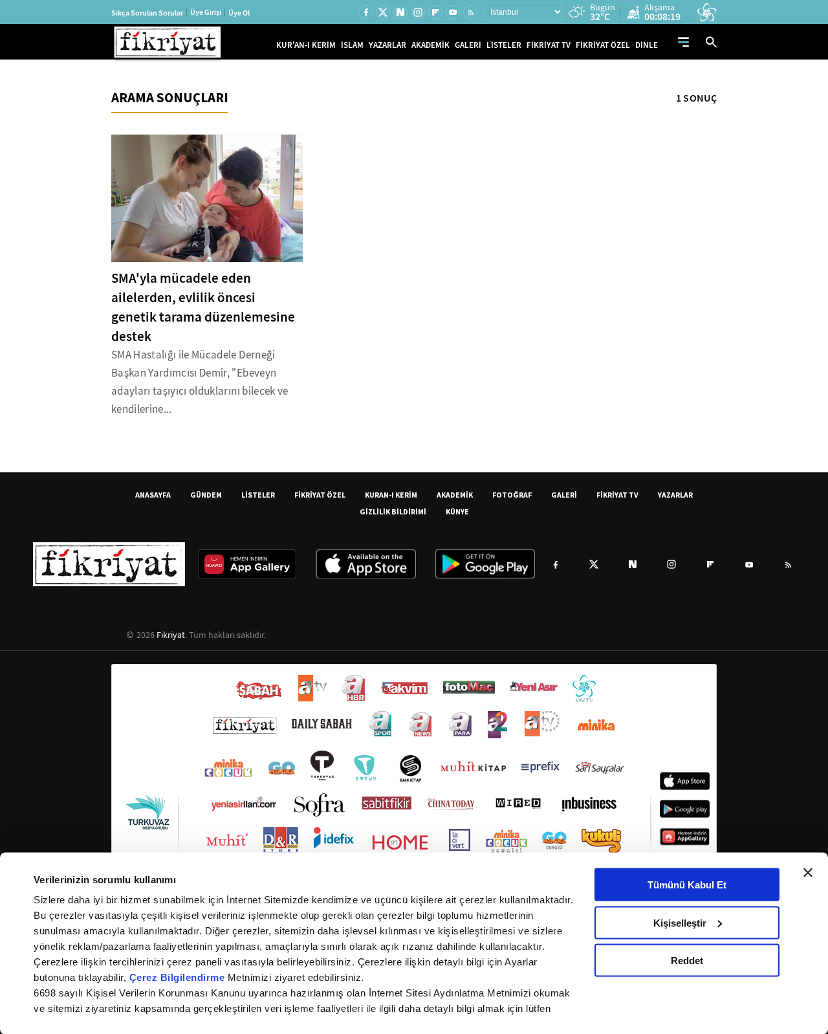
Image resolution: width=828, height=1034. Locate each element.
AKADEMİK (430, 44)
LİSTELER (503, 44)
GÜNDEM (206, 495)
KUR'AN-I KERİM (306, 44)
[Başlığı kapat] (807, 872)
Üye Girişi (205, 12)
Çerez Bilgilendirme (178, 977)
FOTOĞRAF (512, 495)
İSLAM (352, 44)
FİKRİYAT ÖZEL (603, 44)
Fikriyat (171, 635)
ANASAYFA (153, 495)
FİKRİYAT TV (549, 44)
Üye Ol (239, 13)
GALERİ (468, 44)
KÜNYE (457, 511)
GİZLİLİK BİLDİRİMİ (393, 511)
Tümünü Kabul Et (687, 884)
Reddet (687, 960)
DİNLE (646, 44)
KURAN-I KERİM (391, 495)
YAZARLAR (387, 44)
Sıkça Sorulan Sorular (147, 13)
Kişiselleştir (679, 922)
